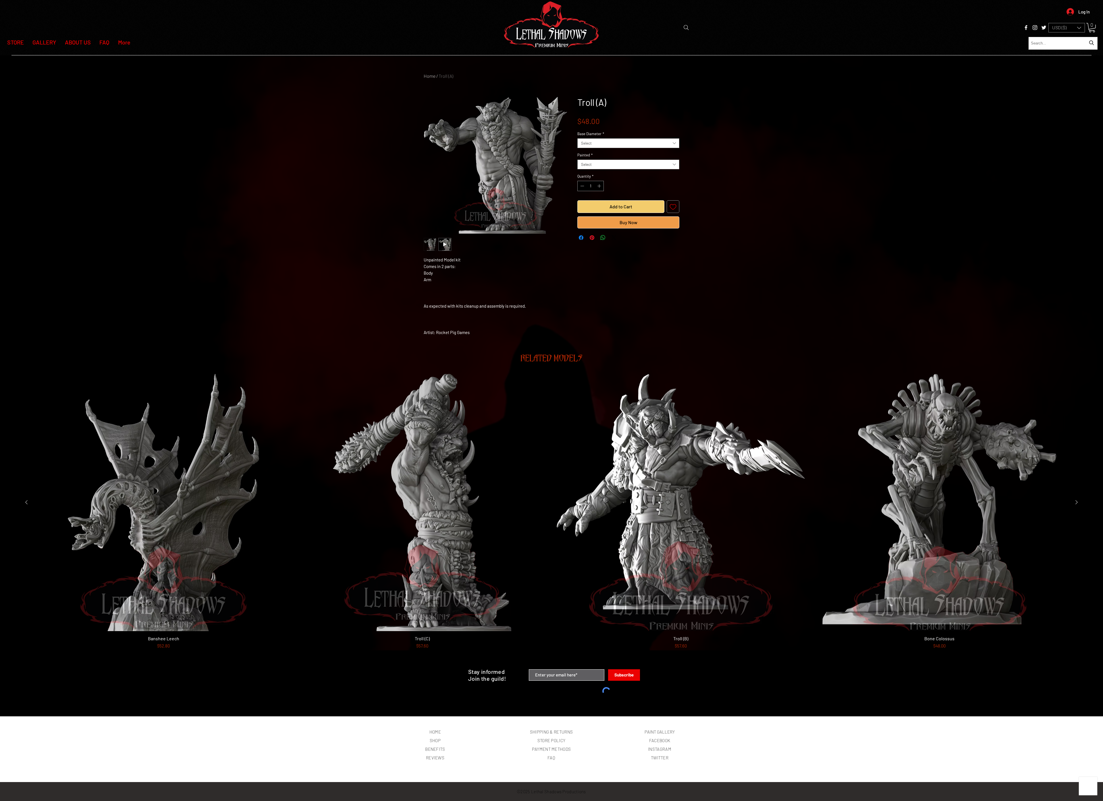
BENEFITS (435, 749)
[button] (1066, 27)
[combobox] (1063, 43)
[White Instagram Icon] (1035, 27)
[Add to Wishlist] (673, 206)
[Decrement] (581, 186)
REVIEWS (435, 757)
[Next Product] (1076, 502)
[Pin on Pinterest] (592, 237)
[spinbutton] (590, 186)
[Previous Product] (26, 502)
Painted (585, 155)
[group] (551, 519)
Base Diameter (590, 133)
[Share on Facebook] (581, 237)
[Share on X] (613, 237)
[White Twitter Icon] (1044, 27)
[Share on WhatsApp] (602, 237)
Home (429, 76)
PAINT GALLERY (660, 731)
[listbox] (1066, 27)
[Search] (686, 28)
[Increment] (599, 186)
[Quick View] (163, 502)
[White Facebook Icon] (1026, 27)
